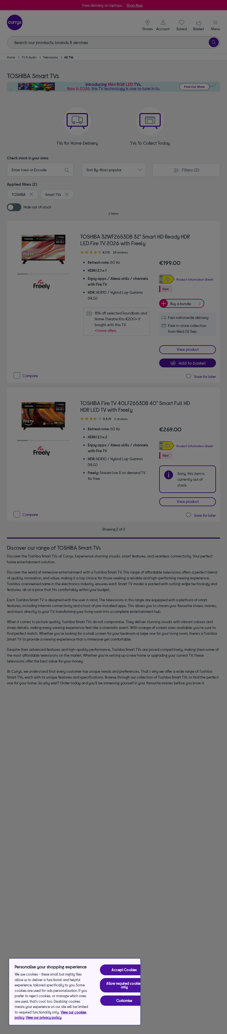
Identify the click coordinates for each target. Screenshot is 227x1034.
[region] (75, 991)
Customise (124, 1000)
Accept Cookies (124, 970)
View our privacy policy (43, 1017)
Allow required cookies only (124, 985)
